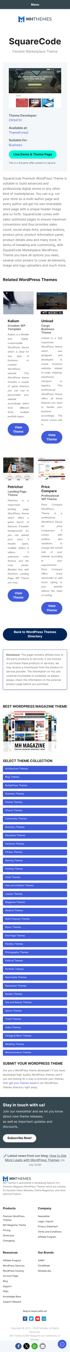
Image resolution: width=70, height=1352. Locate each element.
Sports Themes (13, 1011)
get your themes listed (22, 1083)
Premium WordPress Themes (14, 1218)
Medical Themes (14, 910)
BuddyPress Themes (16, 785)
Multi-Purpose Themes (17, 919)
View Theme (18, 429)
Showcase (8, 1235)
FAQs (5, 1291)
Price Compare (49, 489)
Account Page (10, 1276)
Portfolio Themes (14, 969)
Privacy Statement (48, 1226)
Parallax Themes (14, 944)
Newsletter (44, 1216)
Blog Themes (12, 777)
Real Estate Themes (16, 977)
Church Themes (13, 810)
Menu (35, 4)
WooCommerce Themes (18, 1052)
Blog (5, 1281)
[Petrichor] (18, 468)
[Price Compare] (52, 468)
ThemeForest (19, 133)
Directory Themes (15, 827)
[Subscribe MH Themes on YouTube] (37, 1318)
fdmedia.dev (44, 1271)
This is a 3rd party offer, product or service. (32, 163)
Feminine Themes (14, 844)
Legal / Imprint (45, 1221)
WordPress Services (14, 1265)
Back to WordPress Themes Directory (35, 634)
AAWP (41, 1260)
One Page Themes (15, 935)
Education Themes (15, 835)
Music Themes (13, 927)
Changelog (9, 1241)
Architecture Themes (16, 768)
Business (15, 145)
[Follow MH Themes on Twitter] (31, 1318)
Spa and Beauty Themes (18, 1002)
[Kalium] (18, 302)
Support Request (12, 1302)
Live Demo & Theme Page (32, 154)
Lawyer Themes (13, 894)
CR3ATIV (15, 120)
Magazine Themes (15, 902)
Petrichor (15, 487)
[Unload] (52, 302)
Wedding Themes (14, 1044)
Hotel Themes (12, 877)
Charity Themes (13, 802)
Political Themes (14, 960)
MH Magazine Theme (14, 1225)
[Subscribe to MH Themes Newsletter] (44, 1318)
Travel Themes (13, 1019)
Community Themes (16, 818)
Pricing (6, 1230)
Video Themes (13, 1027)
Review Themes (13, 994)
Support (7, 1286)
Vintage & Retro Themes (18, 1035)
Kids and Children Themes (19, 885)
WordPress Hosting (13, 1271)
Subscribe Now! (19, 1138)
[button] (18, 1346)
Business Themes (14, 793)
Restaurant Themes (15, 986)
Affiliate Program (47, 1237)
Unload (47, 321)
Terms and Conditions (50, 1232)
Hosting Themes (14, 869)
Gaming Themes (14, 860)
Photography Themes (17, 952)
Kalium (13, 321)
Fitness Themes (13, 852)
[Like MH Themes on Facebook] (25, 1318)
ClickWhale (44, 1265)
